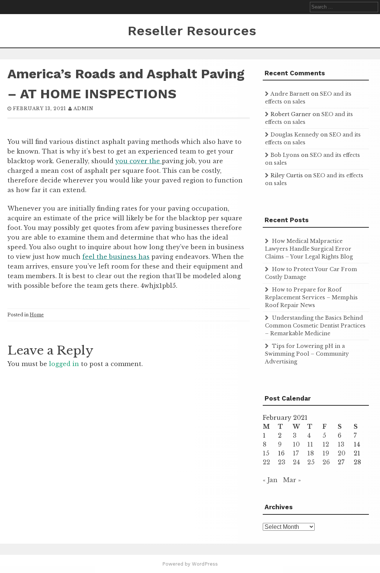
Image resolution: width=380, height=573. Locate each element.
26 (326, 462)
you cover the (138, 161)
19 (325, 453)
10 (296, 444)
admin (83, 108)
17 (296, 453)
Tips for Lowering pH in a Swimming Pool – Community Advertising (307, 354)
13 (341, 444)
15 (266, 453)
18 (310, 453)
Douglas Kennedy (295, 134)
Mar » (292, 480)
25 (311, 462)
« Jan (270, 480)
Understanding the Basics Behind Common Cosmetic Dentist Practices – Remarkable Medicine (315, 326)
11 (310, 444)
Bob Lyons (285, 155)
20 (341, 453)
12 (325, 444)
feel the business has (116, 256)
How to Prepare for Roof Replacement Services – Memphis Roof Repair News (311, 297)
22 (266, 462)
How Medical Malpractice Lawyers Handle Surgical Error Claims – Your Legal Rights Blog (309, 249)
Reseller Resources (192, 31)
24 (296, 462)
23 (281, 462)
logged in (64, 364)
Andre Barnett (290, 93)
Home (37, 314)
